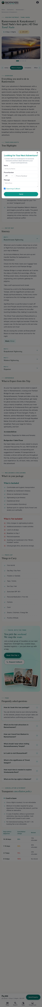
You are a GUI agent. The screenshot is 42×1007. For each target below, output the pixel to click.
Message (7, 180)
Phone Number (9, 172)
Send (21, 194)
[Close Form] (37, 152)
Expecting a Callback (13, 188)
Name (6, 165)
